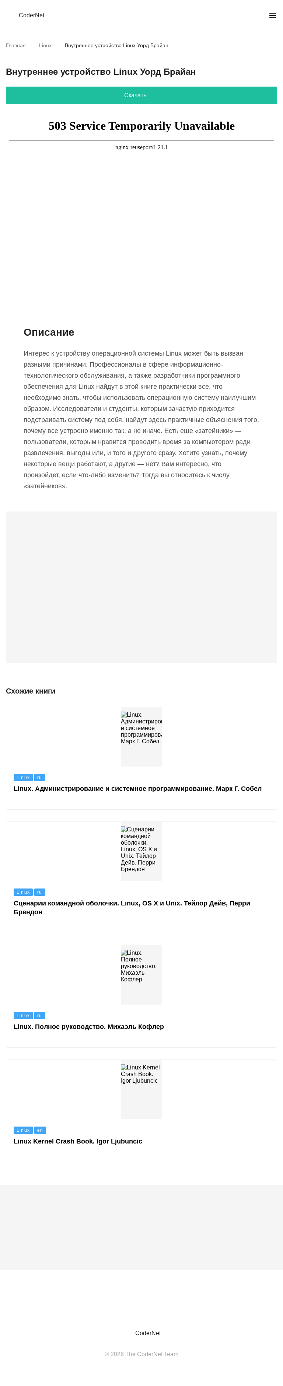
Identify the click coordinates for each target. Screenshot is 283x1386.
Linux (45, 45)
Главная (16, 45)
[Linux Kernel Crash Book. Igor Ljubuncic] (141, 1111)
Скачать (135, 95)
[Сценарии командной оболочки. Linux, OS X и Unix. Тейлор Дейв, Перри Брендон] (141, 877)
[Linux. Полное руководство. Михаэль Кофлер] (141, 996)
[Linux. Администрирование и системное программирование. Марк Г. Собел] (141, 758)
